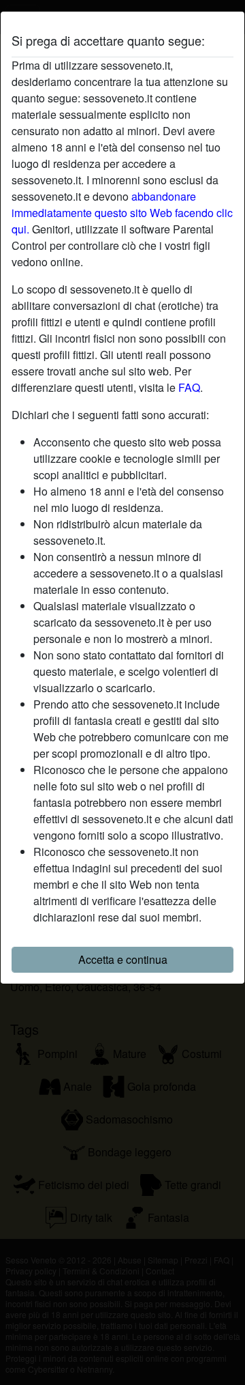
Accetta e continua (122, 959)
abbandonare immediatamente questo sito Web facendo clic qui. (122, 212)
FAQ (189, 387)
